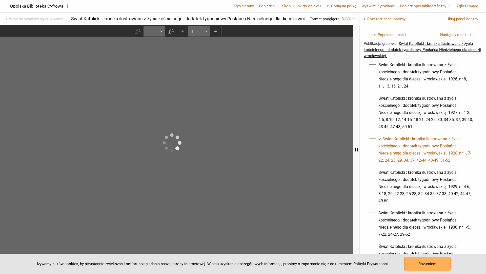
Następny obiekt (454, 34)
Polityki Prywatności (370, 264)
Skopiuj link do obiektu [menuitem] (301, 6)
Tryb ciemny (244, 6)
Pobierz (265, 6)
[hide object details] (356, 149)
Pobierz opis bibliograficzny (423, 6)
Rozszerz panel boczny (386, 19)
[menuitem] (425, 75)
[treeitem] (423, 75)
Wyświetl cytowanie (378, 6)
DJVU (346, 19)
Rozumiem (427, 264)
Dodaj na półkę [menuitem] (343, 6)
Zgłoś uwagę (467, 6)
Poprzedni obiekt (392, 34)
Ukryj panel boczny (462, 19)
